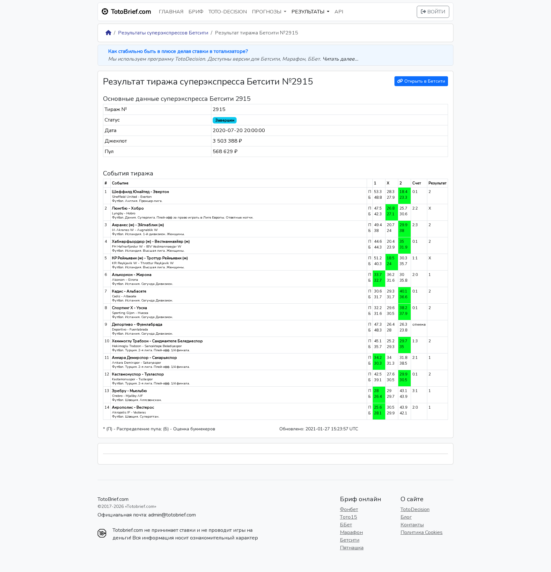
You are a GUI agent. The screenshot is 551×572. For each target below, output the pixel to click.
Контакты (412, 524)
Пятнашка (352, 547)
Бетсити (349, 540)
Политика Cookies (421, 532)
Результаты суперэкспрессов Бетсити (163, 32)
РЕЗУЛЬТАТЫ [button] (308, 11)
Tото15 (348, 517)
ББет (346, 524)
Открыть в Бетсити (424, 81)
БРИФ (195, 11)
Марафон (351, 532)
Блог (406, 517)
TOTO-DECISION (228, 11)
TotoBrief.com (113, 499)
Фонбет (349, 509)
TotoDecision (415, 509)
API (338, 11)
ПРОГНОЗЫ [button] (267, 11)
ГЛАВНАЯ (171, 11)
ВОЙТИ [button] (435, 11)
